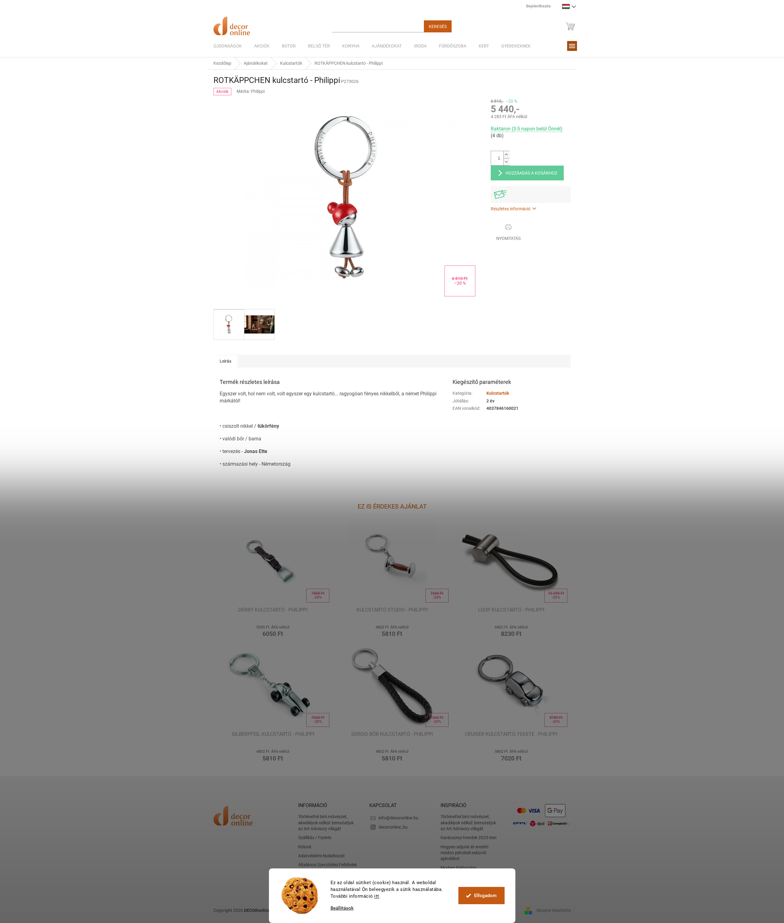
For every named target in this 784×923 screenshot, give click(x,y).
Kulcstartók (497, 393)
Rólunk (304, 846)
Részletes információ (510, 208)
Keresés (438, 26)
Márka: (251, 91)
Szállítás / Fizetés (314, 837)
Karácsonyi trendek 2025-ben (469, 837)
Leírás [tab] (225, 361)
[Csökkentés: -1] (506, 161)
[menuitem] (227, 46)
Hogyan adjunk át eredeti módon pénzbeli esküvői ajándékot (464, 852)
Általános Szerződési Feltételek (327, 864)
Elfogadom (485, 895)
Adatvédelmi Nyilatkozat (321, 855)
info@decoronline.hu (398, 817)
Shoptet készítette (553, 910)
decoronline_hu (393, 827)
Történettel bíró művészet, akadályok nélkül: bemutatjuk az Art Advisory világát (326, 822)
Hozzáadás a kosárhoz (531, 173)
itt (376, 896)
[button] (273, 630)
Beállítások (342, 908)
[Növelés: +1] (506, 154)
